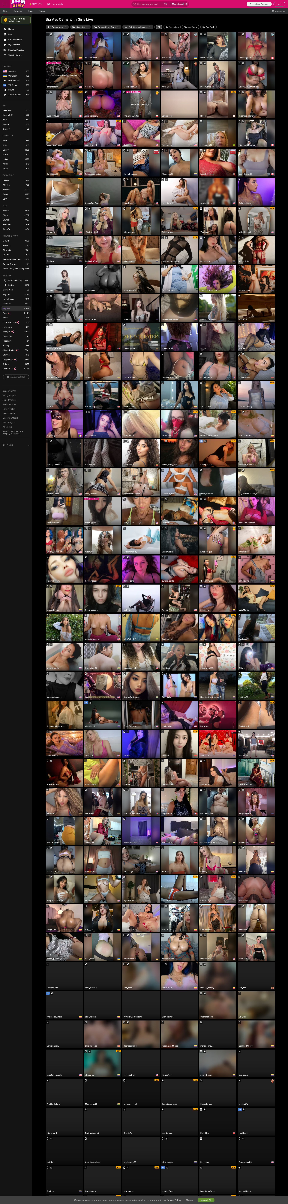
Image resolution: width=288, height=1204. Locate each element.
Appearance (57, 27)
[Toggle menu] (5, 4)
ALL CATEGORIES (17, 377)
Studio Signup (9, 422)
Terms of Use (9, 413)
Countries (80, 27)
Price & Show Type (107, 27)
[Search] (165, 4)
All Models (7, 427)
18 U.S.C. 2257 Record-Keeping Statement (13, 432)
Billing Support (9, 395)
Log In (279, 4)
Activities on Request (138, 27)
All (159, 27)
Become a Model (10, 418)
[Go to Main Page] (18, 4)
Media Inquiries (9, 404)
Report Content (9, 400)
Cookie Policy (174, 1200)
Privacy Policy (9, 409)
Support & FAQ (9, 391)
